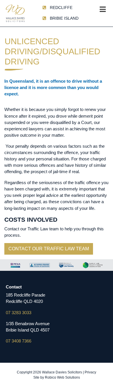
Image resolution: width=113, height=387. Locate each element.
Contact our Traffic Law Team (48, 248)
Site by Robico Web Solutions (56, 377)
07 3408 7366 (18, 341)
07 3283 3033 (18, 312)
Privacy (90, 372)
